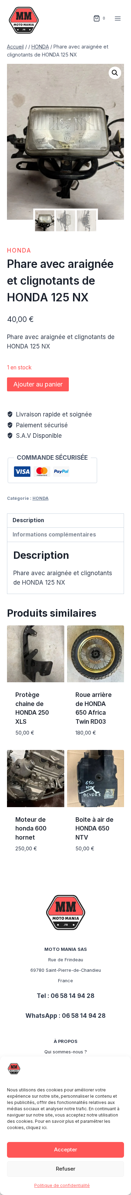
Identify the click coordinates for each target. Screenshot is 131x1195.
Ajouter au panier (38, 384)
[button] (115, 73)
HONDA (19, 250)
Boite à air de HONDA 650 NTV (94, 828)
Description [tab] (28, 520)
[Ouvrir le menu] (117, 18)
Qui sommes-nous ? (65, 1051)
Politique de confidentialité (62, 1185)
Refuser (65, 1168)
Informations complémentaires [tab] (54, 534)
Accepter (65, 1149)
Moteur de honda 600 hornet (30, 828)
